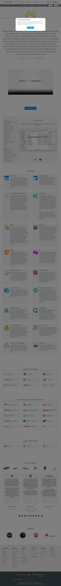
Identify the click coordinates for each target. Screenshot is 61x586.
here (27, 23)
